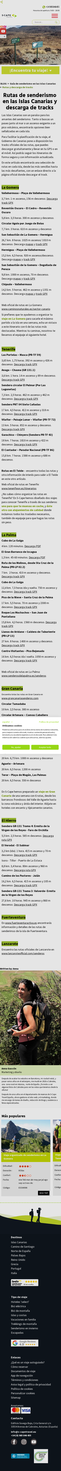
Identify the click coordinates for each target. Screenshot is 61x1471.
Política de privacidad (49, 721)
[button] (7, 722)
